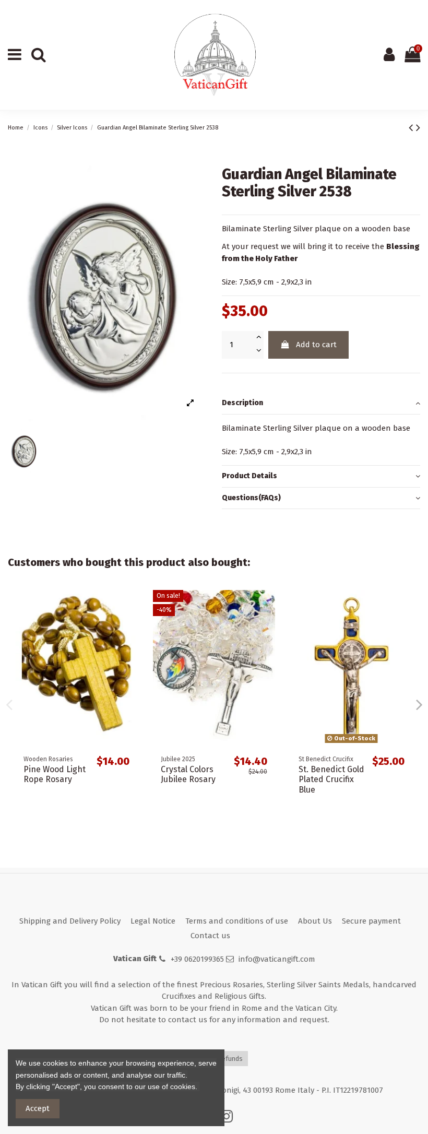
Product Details (249, 475)
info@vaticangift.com (277, 959)
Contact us (210, 935)
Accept (38, 1108)
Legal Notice (152, 921)
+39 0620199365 (197, 959)
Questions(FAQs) (251, 497)
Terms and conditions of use (236, 921)
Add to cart (316, 344)
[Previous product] (412, 128)
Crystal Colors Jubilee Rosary (188, 774)
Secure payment (371, 921)
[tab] (321, 404)
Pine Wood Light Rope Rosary (54, 774)
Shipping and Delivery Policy (70, 921)
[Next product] (418, 128)
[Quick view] (129, 606)
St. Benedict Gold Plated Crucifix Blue (331, 779)
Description (242, 402)
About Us (315, 921)
